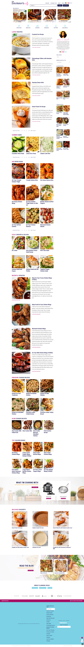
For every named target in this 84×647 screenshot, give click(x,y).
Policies (64, 620)
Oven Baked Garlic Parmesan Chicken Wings (16, 471)
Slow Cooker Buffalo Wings (37, 453)
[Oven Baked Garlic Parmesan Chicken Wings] (16, 468)
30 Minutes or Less (43, 587)
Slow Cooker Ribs (49, 20)
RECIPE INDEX (66, 5)
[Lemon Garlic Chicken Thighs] (66, 72)
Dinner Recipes (50, 614)
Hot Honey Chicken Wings (16, 453)
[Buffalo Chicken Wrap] (66, 96)
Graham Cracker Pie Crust (38, 527)
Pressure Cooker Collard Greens (30, 413)
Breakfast (49, 616)
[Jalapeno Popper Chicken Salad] (46, 267)
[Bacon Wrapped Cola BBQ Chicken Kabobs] (19, 16)
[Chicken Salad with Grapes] (18, 267)
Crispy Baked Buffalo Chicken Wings (27, 471)
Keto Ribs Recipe (64, 20)
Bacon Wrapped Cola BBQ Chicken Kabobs (20, 21)
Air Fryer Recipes (50, 630)
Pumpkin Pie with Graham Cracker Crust (20, 547)
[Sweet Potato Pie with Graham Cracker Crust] (62, 519)
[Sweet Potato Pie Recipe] (21, 117)
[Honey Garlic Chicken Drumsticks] (59, 84)
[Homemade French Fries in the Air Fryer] (59, 72)
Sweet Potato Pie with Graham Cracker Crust (62, 527)
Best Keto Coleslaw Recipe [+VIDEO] (59, 137)
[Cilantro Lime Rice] (46, 144)
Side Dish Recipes (50, 618)
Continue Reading (36, 47)
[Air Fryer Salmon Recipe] (59, 111)
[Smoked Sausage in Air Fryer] (66, 84)
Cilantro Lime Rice (45, 153)
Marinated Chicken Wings (39, 328)
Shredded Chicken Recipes (60, 573)
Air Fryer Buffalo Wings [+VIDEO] (48, 470)
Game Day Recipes (43, 573)
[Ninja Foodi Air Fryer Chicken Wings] (59, 123)
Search (59, 5)
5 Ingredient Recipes (64, 19)
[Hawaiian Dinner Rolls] (21, 93)
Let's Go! (31, 570)
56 (29, 130)
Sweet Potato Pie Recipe (39, 106)
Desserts (49, 619)
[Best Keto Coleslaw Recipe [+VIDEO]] (59, 135)
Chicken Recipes (34, 587)
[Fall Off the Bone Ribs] (34, 16)
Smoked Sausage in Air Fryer (66, 86)
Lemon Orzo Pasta (31, 153)
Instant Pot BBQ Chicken (44, 394)
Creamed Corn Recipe (38, 34)
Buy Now (49, 498)
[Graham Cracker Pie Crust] (42, 519)
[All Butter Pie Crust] (42, 539)
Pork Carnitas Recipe (47, 431)
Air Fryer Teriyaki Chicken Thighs (16, 181)
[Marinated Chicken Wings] (66, 135)
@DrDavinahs (5, 600)
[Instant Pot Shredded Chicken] (18, 410)
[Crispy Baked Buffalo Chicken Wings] (27, 468)
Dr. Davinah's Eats (20, 3)
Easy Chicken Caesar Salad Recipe (31, 251)
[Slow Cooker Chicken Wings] (48, 451)
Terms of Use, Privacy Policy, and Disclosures (34, 623)
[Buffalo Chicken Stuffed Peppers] (46, 193)
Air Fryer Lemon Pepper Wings (37, 470)
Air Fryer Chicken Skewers (30, 225)
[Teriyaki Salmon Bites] (32, 171)
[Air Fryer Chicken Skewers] (32, 216)
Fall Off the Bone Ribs (34, 20)
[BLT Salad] (18, 248)
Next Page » (33, 130)
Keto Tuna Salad (44, 250)
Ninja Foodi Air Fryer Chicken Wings (41, 304)
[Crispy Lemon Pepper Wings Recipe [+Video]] (27, 451)
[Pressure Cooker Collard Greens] (32, 410)
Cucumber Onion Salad (18, 153)
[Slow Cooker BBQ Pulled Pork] (16, 429)
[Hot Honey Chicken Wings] (18, 193)
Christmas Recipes (35, 36)
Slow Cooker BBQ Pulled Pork (16, 431)
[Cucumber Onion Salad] (18, 144)
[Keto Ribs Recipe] (64, 16)
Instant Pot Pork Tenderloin (16, 394)
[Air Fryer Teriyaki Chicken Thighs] (18, 171)
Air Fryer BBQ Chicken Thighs (66, 149)
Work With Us (67, 620)
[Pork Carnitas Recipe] (48, 429)
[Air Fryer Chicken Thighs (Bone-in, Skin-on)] (32, 193)
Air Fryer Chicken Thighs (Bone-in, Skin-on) (32, 203)
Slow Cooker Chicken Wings (48, 453)
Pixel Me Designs (69, 645)
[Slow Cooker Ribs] (49, 16)
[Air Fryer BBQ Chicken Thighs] (66, 147)
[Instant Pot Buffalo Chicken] (32, 391)
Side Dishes (50, 587)
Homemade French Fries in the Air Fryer (59, 75)
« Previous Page (16, 130)
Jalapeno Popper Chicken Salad (44, 270)
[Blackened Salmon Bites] (59, 96)
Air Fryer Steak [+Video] (65, 125)
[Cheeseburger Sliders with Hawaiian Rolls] (21, 69)
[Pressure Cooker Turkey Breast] (46, 410)
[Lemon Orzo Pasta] (32, 144)
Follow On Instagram (76, 600)
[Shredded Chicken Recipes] (61, 566)
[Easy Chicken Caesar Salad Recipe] (32, 248)
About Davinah (60, 620)
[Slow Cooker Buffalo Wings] (38, 451)
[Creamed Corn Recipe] (21, 45)
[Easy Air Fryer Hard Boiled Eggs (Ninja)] (59, 147)
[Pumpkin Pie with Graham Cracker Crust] (21, 539)
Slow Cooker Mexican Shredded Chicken (36, 433)
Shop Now (35, 487)
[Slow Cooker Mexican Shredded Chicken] (38, 429)
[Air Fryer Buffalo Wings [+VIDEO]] (48, 468)
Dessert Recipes (34, 108)
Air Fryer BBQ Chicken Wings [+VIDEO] (42, 353)
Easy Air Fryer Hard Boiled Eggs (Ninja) (59, 149)
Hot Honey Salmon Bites (46, 180)
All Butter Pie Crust (36, 547)
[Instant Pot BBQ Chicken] (46, 391)
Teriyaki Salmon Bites (32, 180)
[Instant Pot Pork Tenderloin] (18, 391)
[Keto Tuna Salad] (46, 248)
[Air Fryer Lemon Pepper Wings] (38, 468)
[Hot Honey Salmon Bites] (46, 171)
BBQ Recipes (20, 19)
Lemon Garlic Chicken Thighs (66, 75)
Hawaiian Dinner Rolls (38, 82)
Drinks (48, 621)
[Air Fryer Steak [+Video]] (66, 123)
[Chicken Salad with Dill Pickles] (32, 267)
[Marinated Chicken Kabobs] (46, 216)
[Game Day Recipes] (46, 566)
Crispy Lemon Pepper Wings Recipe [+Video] (27, 454)
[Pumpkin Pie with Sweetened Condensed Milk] (62, 539)
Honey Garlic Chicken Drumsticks (58, 87)
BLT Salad (14, 250)
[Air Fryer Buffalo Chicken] (18, 216)
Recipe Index (49, 612)
